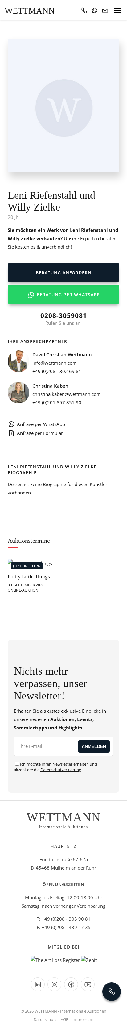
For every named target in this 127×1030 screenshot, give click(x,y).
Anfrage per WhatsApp (41, 424)
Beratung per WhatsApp (67, 295)
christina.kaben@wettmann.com (66, 394)
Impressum (82, 1019)
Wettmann (30, 10)
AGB (64, 1019)
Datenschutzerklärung (60, 769)
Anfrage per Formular (40, 433)
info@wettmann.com (54, 363)
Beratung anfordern (64, 273)
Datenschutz (45, 1019)
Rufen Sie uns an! (63, 318)
